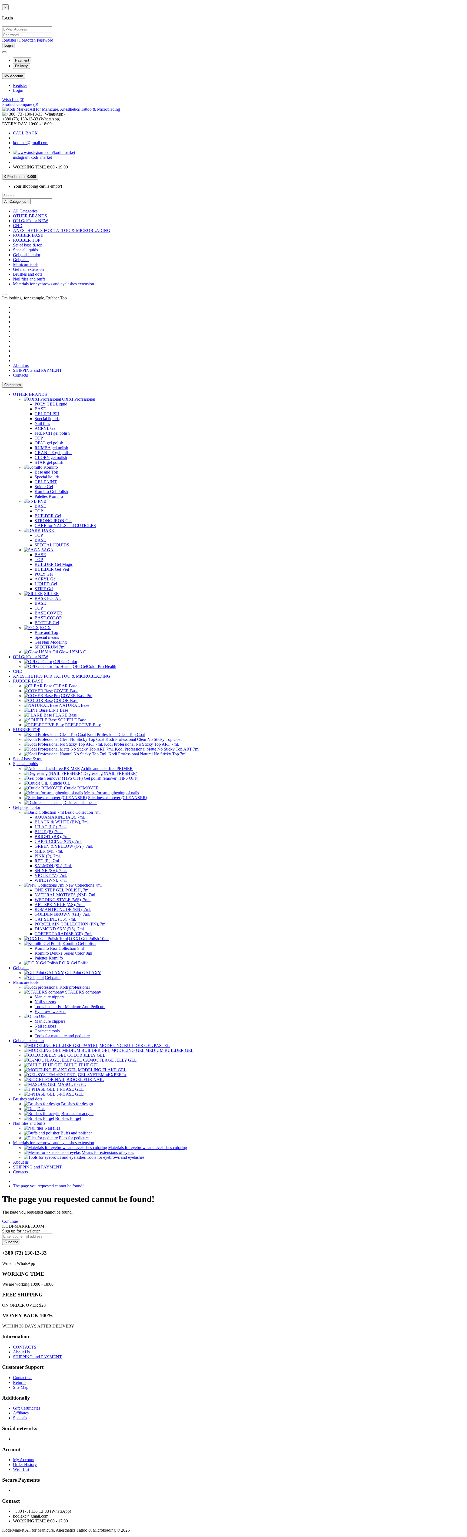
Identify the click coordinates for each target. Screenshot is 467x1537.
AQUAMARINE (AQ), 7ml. (60, 817)
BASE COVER (48, 613)
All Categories (25, 211)
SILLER (51, 593)
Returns (19, 1382)
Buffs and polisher (76, 1133)
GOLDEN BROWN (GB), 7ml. (62, 914)
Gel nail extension (28, 269)
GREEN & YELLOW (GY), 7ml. (64, 846)
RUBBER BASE (28, 235)
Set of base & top (27, 245)
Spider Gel (44, 486)
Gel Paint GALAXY (83, 972)
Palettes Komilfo (49, 496)
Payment (22, 60)
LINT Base (58, 710)
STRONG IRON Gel (53, 520)
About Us (21, 1352)
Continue (10, 1221)
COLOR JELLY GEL (86, 1055)
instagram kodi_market (32, 157)
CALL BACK (25, 133)
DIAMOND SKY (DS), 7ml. (60, 929)
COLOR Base (66, 700)
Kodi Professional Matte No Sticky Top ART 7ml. (158, 749)
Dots (41, 1108)
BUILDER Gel (48, 516)
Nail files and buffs (29, 279)
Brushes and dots (27, 274)
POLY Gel (44, 574)
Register (9, 40)
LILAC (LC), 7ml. (51, 827)
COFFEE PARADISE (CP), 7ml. (63, 933)
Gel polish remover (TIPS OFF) (111, 778)
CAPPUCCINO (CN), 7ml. (58, 841)
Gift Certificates (26, 1408)
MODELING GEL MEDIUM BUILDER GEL (152, 1050)
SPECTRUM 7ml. (50, 647)
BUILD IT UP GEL (81, 1065)
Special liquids (25, 250)
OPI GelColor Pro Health (94, 666)
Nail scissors (45, 1001)
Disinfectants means (80, 802)
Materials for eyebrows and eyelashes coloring (147, 1147)
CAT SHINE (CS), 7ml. (55, 919)
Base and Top (46, 472)
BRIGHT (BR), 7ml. (53, 836)
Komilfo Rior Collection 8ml (59, 948)
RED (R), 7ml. (47, 861)
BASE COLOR (48, 618)
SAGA (47, 550)
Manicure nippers (49, 997)
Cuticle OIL (60, 783)
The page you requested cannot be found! (48, 1186)
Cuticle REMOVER (81, 788)
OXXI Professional (78, 399)
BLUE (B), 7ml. (49, 831)
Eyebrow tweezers (50, 1011)
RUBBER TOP (26, 240)
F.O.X (45, 627)
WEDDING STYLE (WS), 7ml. (63, 899)
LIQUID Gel (46, 584)
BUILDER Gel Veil (52, 569)
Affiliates (21, 1413)
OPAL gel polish (49, 443)
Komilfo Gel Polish (51, 491)
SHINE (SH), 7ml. (51, 870)
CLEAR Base (65, 686)
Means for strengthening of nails (111, 793)
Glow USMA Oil (74, 652)
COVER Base (66, 690)
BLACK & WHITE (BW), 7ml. (62, 822)
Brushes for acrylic (77, 1113)
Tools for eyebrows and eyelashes (115, 1157)
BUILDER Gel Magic (54, 564)
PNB (42, 501)
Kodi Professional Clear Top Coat (116, 734)
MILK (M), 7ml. (49, 851)
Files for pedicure (74, 1138)
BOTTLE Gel (47, 622)
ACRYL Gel (45, 428)
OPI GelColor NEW (30, 220)
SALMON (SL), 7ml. (53, 865)
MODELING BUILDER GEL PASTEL (134, 1045)
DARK (48, 530)
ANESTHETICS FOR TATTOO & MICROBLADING (61, 230)
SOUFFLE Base (72, 720)
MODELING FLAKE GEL (102, 1070)
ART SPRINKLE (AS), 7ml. (60, 904)
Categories (12, 385)
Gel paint (21, 259)
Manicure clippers (50, 1021)
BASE (40, 409)
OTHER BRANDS (30, 216)
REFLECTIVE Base (83, 724)
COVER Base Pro (76, 695)
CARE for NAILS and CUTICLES (65, 525)
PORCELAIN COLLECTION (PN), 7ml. (71, 924)
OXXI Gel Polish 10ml (89, 938)
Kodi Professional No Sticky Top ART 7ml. (141, 744)
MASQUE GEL (72, 1084)
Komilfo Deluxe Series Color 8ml (63, 953)
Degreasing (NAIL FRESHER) (110, 773)
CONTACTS (24, 1347)
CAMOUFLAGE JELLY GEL (110, 1060)
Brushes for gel (68, 1118)
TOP (39, 438)
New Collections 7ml (83, 885)
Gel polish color (26, 254)
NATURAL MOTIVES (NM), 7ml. (65, 895)
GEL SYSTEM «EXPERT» (102, 1074)
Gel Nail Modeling (51, 642)
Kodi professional (74, 987)
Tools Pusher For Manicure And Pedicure (70, 1006)
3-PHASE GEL (70, 1094)
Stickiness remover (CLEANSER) (117, 797)
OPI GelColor (65, 661)
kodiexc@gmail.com (30, 142)
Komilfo (51, 467)
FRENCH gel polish (52, 433)
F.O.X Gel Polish (74, 963)
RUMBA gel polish (51, 447)
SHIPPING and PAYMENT (37, 370)
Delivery (21, 66)
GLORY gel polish (51, 457)
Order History (25, 1464)
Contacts (20, 375)
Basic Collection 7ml (83, 812)
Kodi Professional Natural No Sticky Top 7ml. (148, 754)
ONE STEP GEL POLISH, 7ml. (63, 890)
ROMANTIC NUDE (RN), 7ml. (63, 909)
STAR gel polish (49, 462)
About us (21, 365)
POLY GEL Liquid (51, 404)
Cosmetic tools (47, 1031)
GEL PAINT (46, 481)
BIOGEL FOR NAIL (85, 1079)
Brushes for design (77, 1104)
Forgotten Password (36, 40)
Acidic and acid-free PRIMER (107, 768)
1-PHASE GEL (70, 1089)
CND (17, 225)
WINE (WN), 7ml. (51, 880)
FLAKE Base (65, 715)
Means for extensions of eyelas (108, 1152)
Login (18, 90)
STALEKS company (83, 992)
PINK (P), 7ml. (48, 856)
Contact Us (22, 1377)
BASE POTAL (48, 598)
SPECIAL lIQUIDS (52, 545)
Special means (47, 637)
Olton (44, 1016)
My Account (23, 1459)
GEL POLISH (47, 413)
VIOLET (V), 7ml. (51, 875)
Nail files (42, 423)
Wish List (21, 1469)
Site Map (20, 1387)
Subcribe (11, 1242)
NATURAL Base (74, 705)
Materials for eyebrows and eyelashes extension (53, 284)
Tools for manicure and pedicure (62, 1035)
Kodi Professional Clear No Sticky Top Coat (143, 739)
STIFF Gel (44, 588)
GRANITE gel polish (53, 452)
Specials (20, 1418)
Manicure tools (25, 264)
